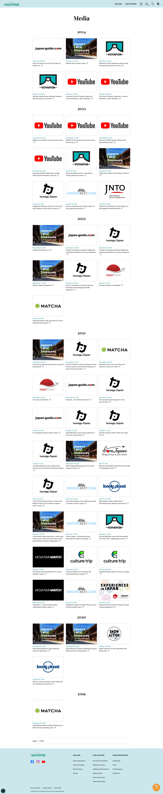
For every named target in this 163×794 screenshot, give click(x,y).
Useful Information (99, 781)
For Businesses (118, 769)
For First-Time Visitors (100, 761)
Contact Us (116, 773)
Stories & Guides (78, 765)
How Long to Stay (99, 777)
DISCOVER (76, 755)
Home (35, 741)
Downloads (116, 761)
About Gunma (78, 769)
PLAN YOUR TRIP (98, 755)
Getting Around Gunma (101, 769)
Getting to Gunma (99, 765)
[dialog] (3, 791)
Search (75, 773)
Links (114, 765)
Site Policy (58, 788)
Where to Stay (97, 773)
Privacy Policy (35, 788)
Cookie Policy (47, 788)
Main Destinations (79, 761)
